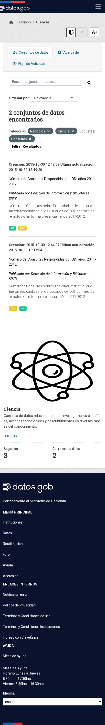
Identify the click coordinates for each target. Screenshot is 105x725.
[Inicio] (11, 22)
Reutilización (13, 544)
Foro (6, 554)
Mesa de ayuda (14, 656)
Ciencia (42, 22)
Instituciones (12, 522)
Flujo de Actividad (31, 64)
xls (12, 228)
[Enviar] (89, 83)
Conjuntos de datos (33, 52)
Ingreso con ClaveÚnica (21, 637)
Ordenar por (19, 97)
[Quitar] (48, 131)
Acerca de (71, 52)
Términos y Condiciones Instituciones (31, 627)
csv (22, 228)
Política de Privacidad (19, 605)
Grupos (25, 22)
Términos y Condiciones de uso (27, 616)
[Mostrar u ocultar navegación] (98, 6)
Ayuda (8, 565)
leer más (10, 435)
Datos (7, 533)
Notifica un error (15, 594)
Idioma (8, 693)
